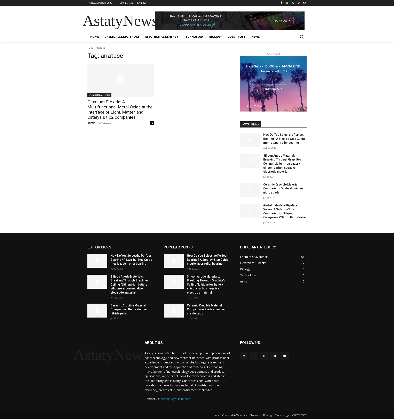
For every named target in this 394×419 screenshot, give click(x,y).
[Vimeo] (298, 3)
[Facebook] (281, 3)
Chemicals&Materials (99, 94)
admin (91, 122)
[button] (302, 37)
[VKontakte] (285, 356)
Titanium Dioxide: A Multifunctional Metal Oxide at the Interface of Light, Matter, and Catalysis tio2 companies (119, 109)
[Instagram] (287, 3)
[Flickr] (264, 356)
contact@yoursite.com (175, 399)
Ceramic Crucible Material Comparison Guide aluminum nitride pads (283, 188)
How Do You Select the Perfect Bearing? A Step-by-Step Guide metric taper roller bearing (284, 138)
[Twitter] (293, 3)
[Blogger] (244, 356)
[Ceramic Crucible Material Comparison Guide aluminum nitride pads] (250, 190)
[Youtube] (304, 3)
